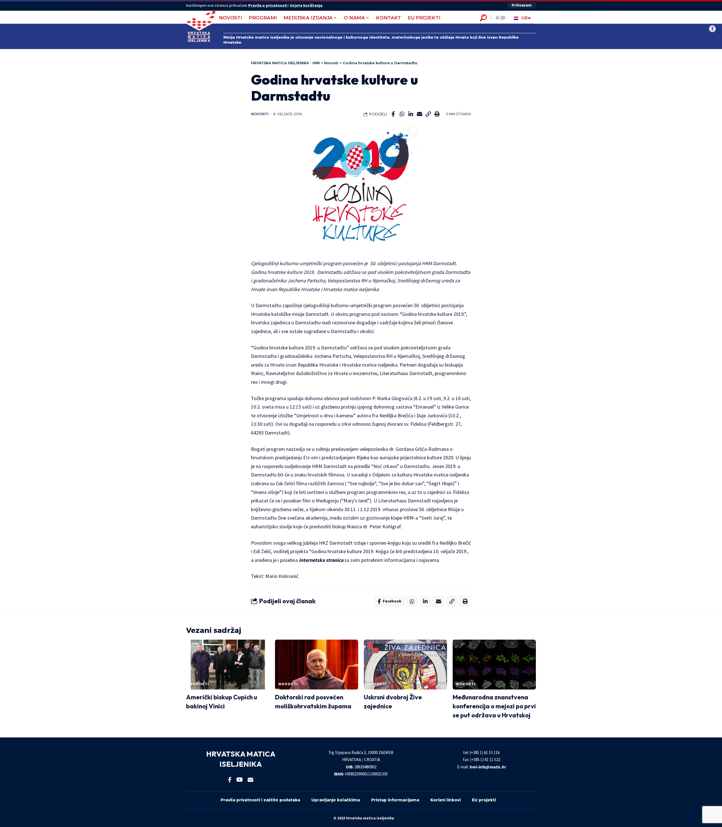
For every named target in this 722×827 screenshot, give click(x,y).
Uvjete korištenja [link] (306, 5)
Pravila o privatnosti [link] (267, 5)
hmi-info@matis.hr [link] (487, 767)
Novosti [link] (259, 114)
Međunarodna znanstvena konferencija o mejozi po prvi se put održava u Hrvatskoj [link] (494, 706)
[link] (712, 29)
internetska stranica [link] (321, 560)
